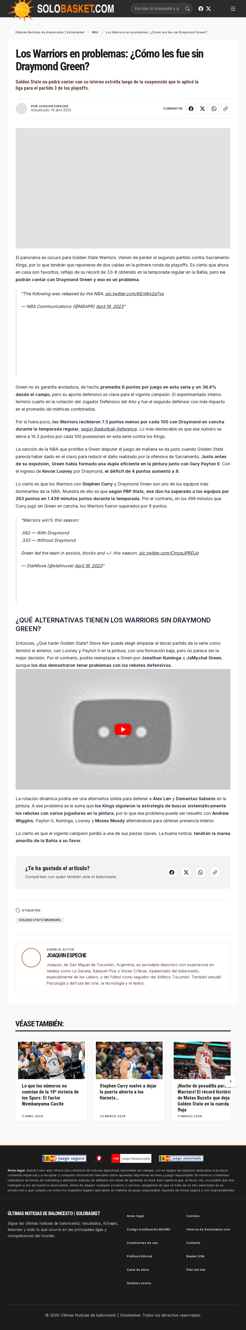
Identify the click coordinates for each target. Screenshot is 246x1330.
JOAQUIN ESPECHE (53, 106)
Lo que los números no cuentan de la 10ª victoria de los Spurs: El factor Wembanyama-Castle (50, 1095)
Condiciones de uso (142, 1243)
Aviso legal (135, 1216)
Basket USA (195, 1256)
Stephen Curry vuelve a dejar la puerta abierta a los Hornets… (128, 1092)
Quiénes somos (139, 1283)
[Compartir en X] (202, 108)
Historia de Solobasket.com (208, 1229)
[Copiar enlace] (225, 108)
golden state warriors (40, 920)
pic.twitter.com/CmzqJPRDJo (169, 553)
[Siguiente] (230, 1081)
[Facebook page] (200, 8)
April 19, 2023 (109, 306)
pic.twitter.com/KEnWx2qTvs (134, 293)
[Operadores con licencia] (181, 1158)
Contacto (193, 1243)
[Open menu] (233, 8)
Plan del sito (196, 1269)
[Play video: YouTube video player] (123, 729)
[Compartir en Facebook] (191, 108)
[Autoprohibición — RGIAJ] (99, 1158)
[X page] (208, 8)
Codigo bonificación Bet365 (148, 1229)
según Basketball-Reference (109, 429)
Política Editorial (139, 1256)
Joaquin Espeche (66, 955)
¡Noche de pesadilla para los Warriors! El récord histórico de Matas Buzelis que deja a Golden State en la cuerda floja (206, 1098)
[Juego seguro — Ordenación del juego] (65, 1158)
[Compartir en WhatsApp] (214, 108)
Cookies (192, 1216)
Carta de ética (138, 1269)
